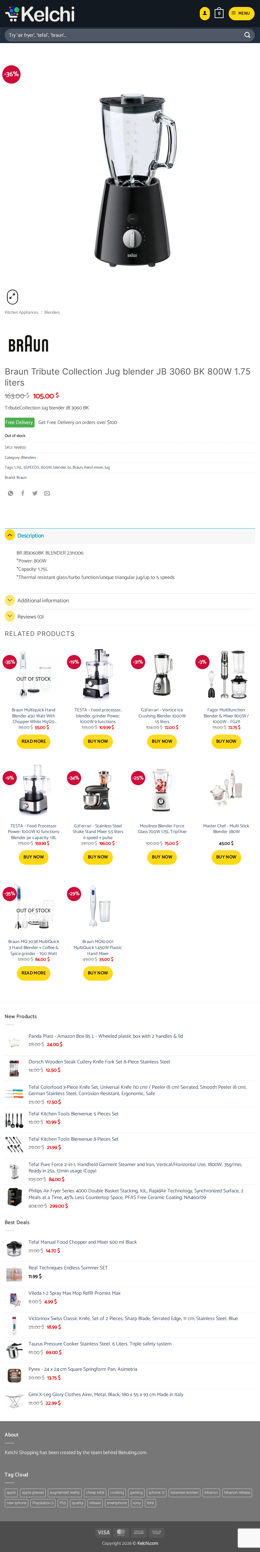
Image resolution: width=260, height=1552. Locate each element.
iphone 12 (157, 1492)
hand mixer (93, 467)
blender (59, 467)
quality (77, 1503)
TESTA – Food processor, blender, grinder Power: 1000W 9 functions (98, 716)
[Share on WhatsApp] (10, 494)
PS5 (63, 1503)
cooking (117, 1492)
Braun (78, 467)
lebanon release (237, 1492)
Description (30, 536)
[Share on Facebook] (23, 494)
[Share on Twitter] (35, 494)
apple (11, 1492)
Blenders (52, 312)
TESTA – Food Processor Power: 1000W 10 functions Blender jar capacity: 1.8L (33, 832)
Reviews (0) (30, 617)
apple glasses (33, 1492)
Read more (34, 741)
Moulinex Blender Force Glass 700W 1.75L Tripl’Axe (162, 829)
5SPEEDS (31, 467)
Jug (107, 467)
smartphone (117, 1503)
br (69, 467)
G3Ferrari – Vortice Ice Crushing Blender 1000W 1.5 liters (162, 716)
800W (46, 467)
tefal (150, 1503)
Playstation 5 (43, 1503)
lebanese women (184, 1492)
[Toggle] (10, 534)
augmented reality (65, 1492)
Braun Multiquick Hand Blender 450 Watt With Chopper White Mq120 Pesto (33, 716)
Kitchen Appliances (21, 312)
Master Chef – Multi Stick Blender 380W (226, 829)
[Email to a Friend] (47, 494)
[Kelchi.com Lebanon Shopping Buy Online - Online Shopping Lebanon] (40, 13)
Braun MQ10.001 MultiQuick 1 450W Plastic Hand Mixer (98, 948)
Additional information (43, 601)
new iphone (16, 1503)
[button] (219, 13)
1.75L (18, 467)
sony (137, 1503)
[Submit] (247, 35)
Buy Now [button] (98, 741)
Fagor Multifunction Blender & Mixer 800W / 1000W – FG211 (226, 716)
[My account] (205, 14)
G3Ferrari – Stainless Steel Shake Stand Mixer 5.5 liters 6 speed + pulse (98, 832)
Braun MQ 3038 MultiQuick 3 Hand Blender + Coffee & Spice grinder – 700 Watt (33, 948)
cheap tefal (95, 1492)
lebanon (211, 1492)
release (95, 1503)
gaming (136, 1492)
